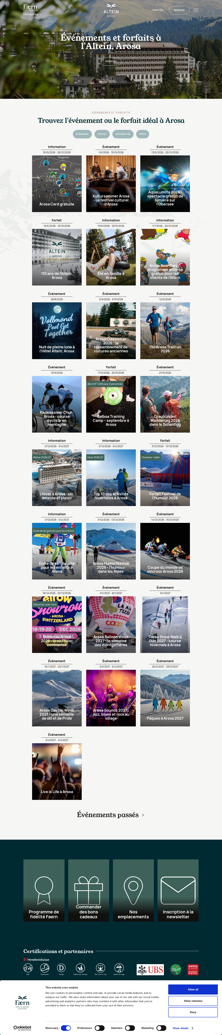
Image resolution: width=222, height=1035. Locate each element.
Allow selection (193, 1000)
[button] (32, 14)
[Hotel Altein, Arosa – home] (111, 10)
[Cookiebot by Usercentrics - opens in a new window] (22, 1028)
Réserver (179, 10)
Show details (181, 1028)
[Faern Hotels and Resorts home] (30, 7)
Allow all (193, 989)
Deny (193, 1012)
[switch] (100, 1028)
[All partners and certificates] (111, 961)
